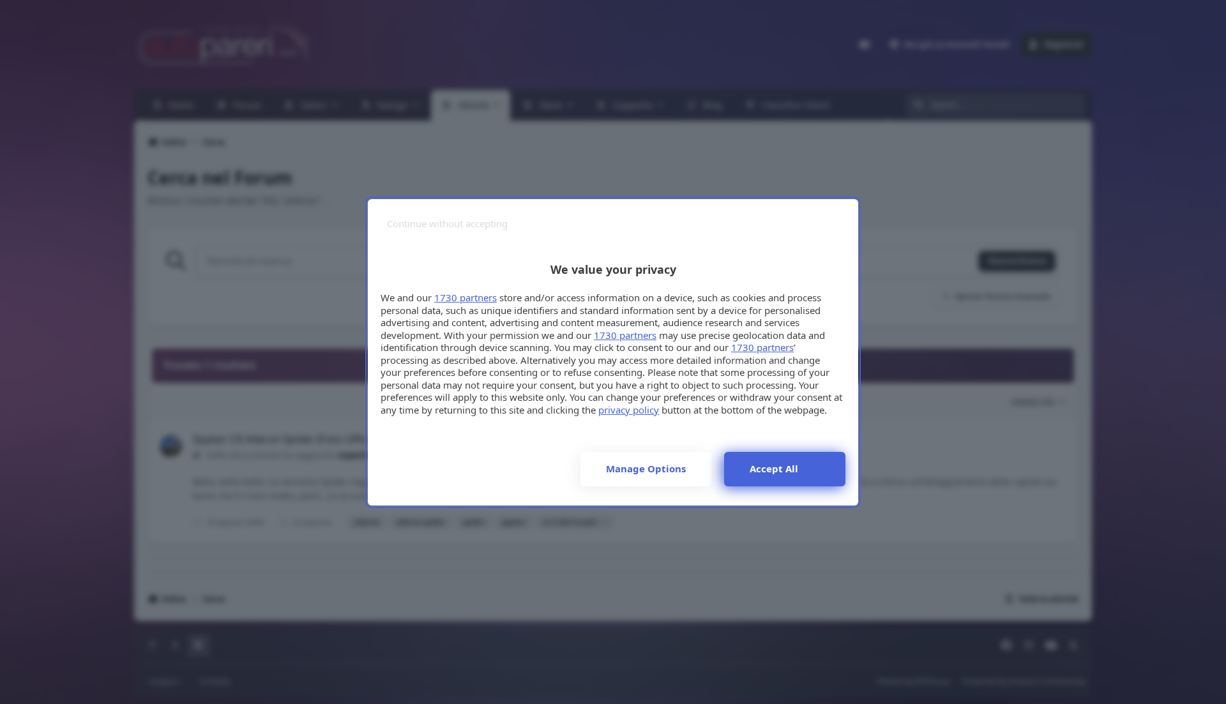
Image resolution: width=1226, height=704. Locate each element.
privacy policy (628, 409)
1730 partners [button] (465, 297)
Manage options (646, 468)
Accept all (774, 468)
